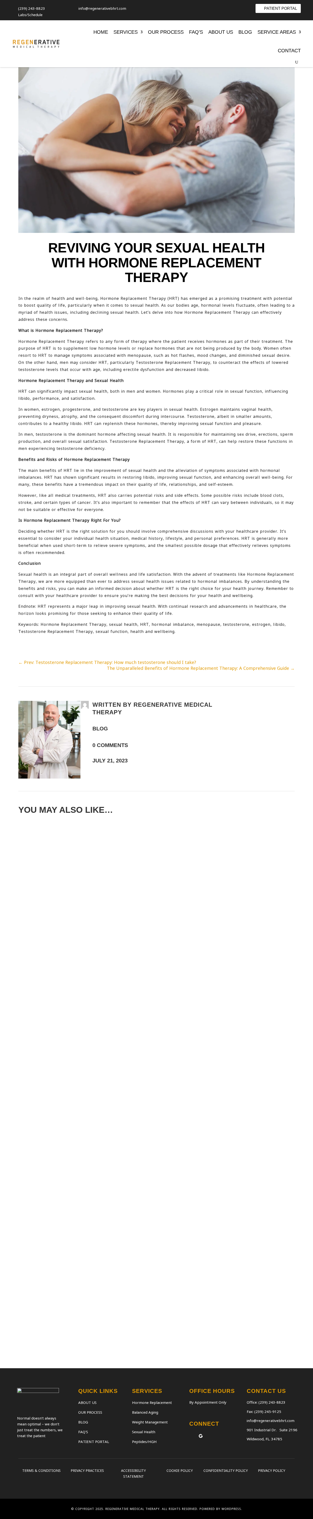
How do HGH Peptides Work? (74, 841)
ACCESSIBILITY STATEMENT (133, 1473)
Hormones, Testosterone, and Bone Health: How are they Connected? (151, 948)
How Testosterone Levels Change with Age (102, 1204)
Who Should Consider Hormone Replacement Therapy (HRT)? (133, 1005)
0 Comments (110, 745)
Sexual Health (143, 1431)
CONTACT (289, 50)
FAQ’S (196, 32)
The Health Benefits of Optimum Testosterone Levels (120, 1055)
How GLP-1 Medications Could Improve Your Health (115, 1104)
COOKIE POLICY (180, 1470)
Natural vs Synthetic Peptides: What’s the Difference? (123, 1154)
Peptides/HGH (144, 1441)
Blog (100, 729)
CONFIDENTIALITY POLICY (225, 1470)
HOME (100, 32)
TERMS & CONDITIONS (41, 1470)
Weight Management (150, 1422)
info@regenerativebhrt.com (270, 1420)
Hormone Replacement (152, 1402)
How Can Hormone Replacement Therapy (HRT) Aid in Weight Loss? (142, 891)
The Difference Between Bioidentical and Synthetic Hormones (137, 1254)
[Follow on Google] (200, 1436)
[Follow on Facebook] (191, 1436)
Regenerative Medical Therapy (54, 851)
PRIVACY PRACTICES (87, 1470)
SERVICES (125, 32)
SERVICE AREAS (276, 32)
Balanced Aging (145, 1412)
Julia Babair (38, 901)
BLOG (245, 32)
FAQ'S (83, 1431)
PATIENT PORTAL (280, 8)
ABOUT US (220, 32)
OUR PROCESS (166, 32)
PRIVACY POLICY (271, 1470)
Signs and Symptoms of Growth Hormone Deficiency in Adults (135, 1310)
